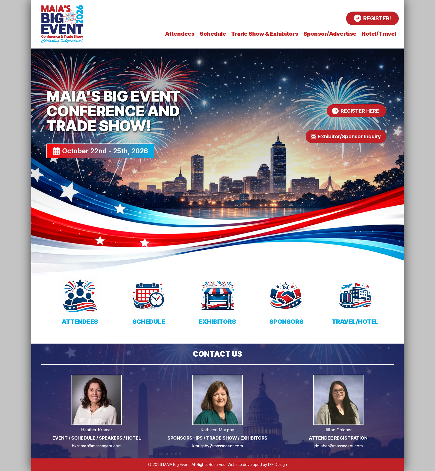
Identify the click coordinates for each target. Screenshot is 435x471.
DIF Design (277, 464)
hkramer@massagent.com (97, 445)
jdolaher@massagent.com (338, 445)
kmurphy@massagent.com (217, 445)
